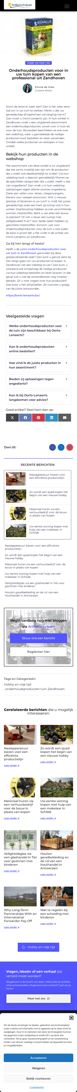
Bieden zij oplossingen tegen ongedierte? (38, 381)
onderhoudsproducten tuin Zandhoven (35, 689)
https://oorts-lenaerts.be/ (23, 295)
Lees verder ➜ (11, 765)
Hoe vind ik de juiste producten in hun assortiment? (38, 365)
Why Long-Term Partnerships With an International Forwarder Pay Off (20, 915)
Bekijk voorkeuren (38, 1078)
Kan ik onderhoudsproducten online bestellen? (38, 349)
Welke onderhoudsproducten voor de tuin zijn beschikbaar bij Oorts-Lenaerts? (38, 330)
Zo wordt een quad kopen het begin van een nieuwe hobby (48, 493)
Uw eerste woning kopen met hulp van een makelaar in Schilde (48, 530)
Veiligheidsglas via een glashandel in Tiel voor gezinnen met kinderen (34, 584)
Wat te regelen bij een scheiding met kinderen (54, 913)
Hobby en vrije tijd (38, 63)
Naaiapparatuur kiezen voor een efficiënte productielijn (47, 476)
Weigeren (38, 1068)
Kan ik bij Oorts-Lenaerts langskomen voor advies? (38, 397)
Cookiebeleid (37, 1087)
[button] (71, 1018)
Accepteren (38, 1058)
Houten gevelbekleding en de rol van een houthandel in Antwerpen (31, 594)
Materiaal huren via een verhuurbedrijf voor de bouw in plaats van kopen (48, 512)
